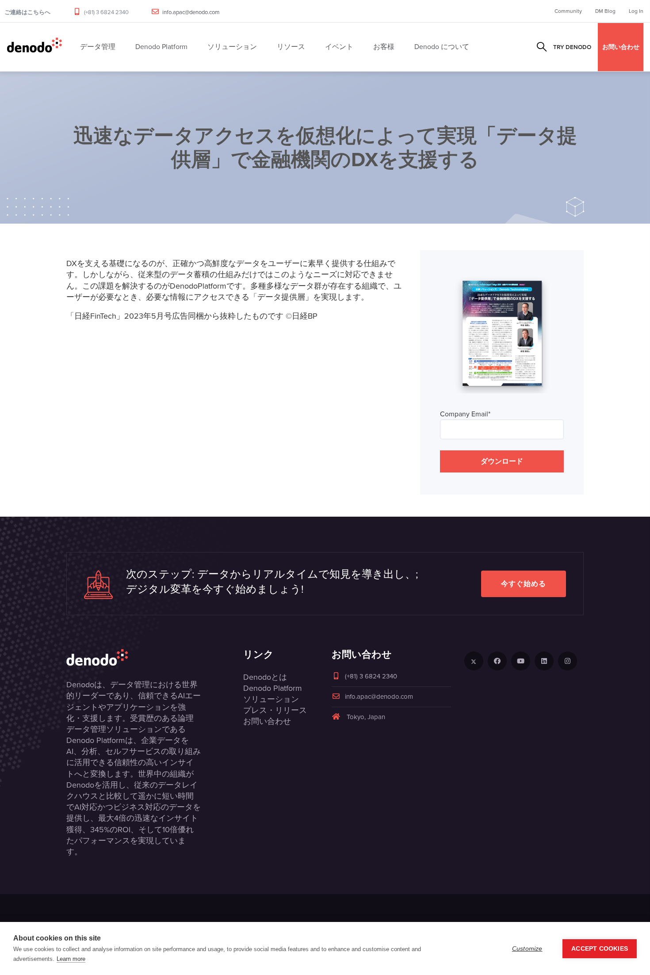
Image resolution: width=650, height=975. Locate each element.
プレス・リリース (275, 710)
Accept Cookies (599, 948)
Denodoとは (265, 677)
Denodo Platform (272, 688)
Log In (636, 11)
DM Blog (605, 11)
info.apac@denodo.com (191, 12)
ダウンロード (502, 461)
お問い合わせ (620, 46)
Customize (527, 948)
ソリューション (271, 699)
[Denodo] (34, 47)
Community (568, 11)
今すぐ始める (523, 584)
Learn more (71, 959)
